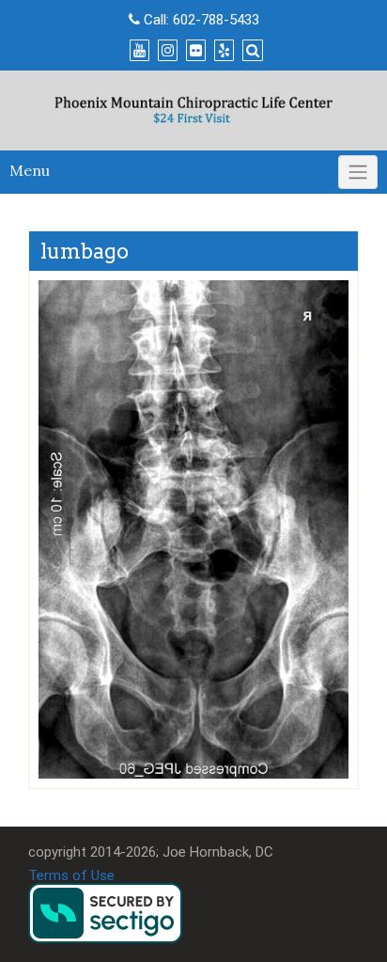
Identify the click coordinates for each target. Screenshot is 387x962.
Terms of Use (71, 875)
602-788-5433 (216, 19)
